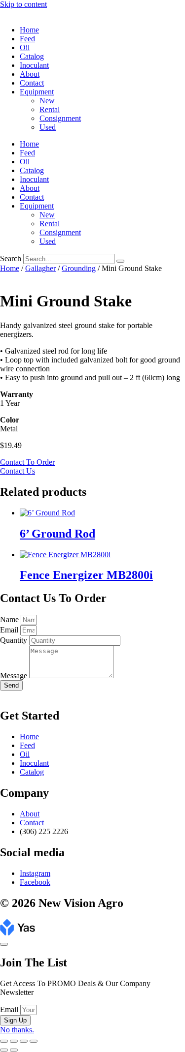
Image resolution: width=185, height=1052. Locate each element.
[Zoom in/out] (4, 1041)
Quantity (14, 640)
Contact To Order (27, 462)
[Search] (120, 261)
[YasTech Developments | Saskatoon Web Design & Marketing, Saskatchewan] (17, 933)
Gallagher (40, 268)
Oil (25, 47)
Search (10, 258)
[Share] (24, 1041)
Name (10, 619)
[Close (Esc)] (33, 1041)
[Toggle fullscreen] (14, 1041)
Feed (27, 38)
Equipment (37, 92)
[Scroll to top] (4, 944)
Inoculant (34, 65)
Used (47, 127)
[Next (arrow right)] (14, 1050)
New (47, 100)
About (29, 74)
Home (29, 30)
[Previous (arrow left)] (4, 1050)
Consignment (60, 118)
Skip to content (23, 4)
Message (14, 675)
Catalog (32, 56)
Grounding (79, 268)
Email (10, 630)
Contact (32, 83)
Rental (49, 109)
